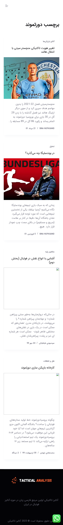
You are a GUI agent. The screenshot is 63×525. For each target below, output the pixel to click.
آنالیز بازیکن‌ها (48, 41)
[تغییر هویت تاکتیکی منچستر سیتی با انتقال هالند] (31, 78)
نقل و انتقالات (48, 361)
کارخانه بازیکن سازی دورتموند (37, 367)
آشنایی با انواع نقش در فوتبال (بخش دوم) (32, 260)
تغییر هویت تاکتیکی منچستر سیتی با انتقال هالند (33, 50)
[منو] (6, 5)
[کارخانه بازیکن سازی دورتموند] (31, 394)
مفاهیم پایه (49, 251)
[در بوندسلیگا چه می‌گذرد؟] (31, 179)
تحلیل (52, 146)
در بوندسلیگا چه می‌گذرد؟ (39, 153)
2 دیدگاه (15, 452)
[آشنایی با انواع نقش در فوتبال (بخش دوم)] (31, 288)
